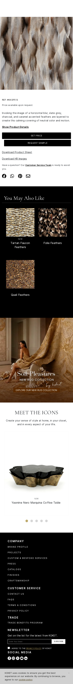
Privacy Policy (18, 610)
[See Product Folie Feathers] (53, 222)
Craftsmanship (19, 580)
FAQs (11, 599)
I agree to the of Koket (31, 648)
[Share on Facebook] (4, 175)
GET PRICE (36, 135)
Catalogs (14, 569)
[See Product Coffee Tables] (36, 464)
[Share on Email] (28, 175)
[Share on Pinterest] (20, 175)
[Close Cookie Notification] (69, 673)
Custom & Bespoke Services (28, 558)
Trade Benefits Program (25, 622)
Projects (14, 552)
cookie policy (25, 679)
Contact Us (16, 594)
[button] (26, 521)
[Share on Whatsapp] (12, 175)
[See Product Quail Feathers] (20, 274)
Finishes (14, 575)
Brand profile (18, 547)
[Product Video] (36, 360)
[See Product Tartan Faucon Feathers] (20, 222)
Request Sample (37, 143)
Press (12, 563)
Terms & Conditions (22, 605)
